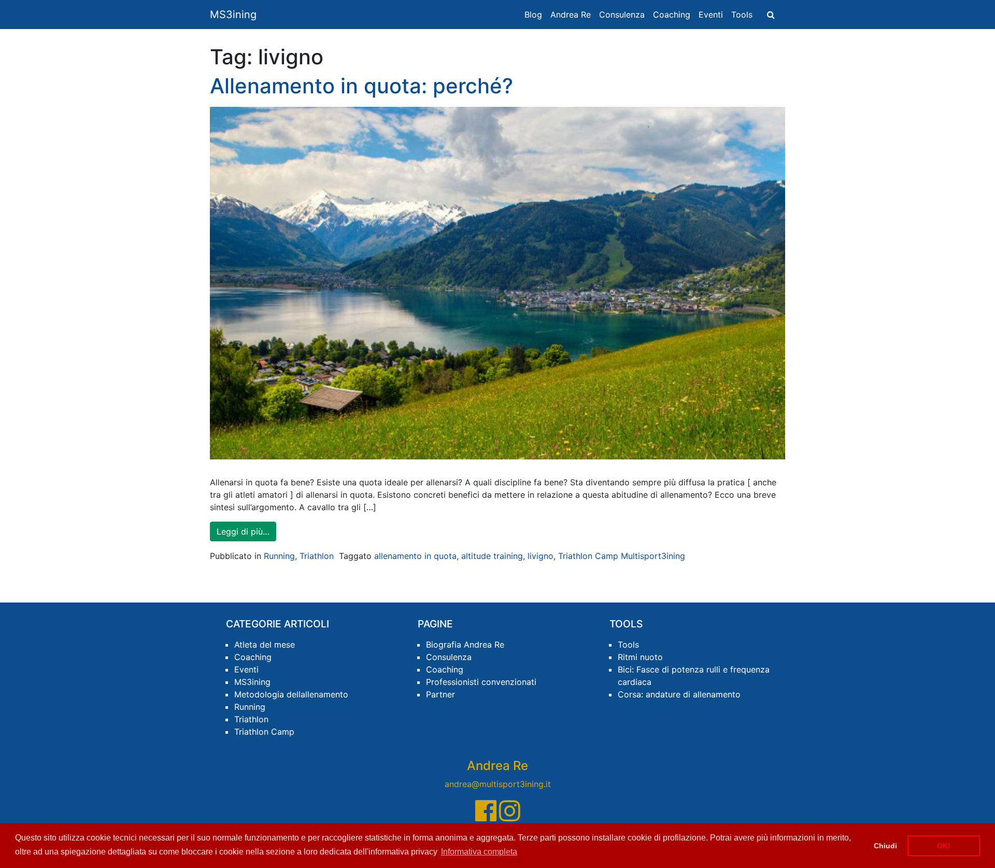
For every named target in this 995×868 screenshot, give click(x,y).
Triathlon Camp (264, 731)
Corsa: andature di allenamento (679, 694)
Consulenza (622, 14)
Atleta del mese (264, 644)
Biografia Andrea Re (465, 644)
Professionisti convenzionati (481, 682)
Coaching (671, 14)
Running (279, 556)
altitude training (492, 556)
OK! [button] (943, 846)
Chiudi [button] (885, 846)
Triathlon (317, 556)
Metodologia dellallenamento (291, 694)
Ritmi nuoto (640, 657)
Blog (533, 14)
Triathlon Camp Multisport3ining (621, 556)
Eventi (711, 14)
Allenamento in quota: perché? (361, 86)
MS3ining (233, 14)
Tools (741, 14)
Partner (440, 694)
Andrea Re (570, 14)
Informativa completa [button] (479, 851)
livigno (540, 556)
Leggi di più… (243, 531)
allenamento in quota (415, 556)
